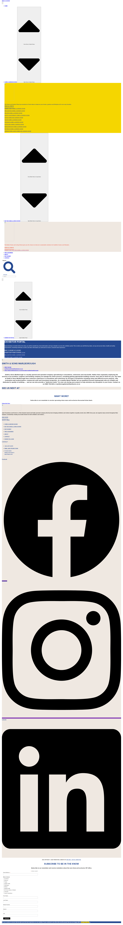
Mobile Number (6, 904)
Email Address (6, 872)
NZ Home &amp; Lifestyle (10, 889)
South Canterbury (8, 893)
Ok (82, 922)
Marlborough (7, 888)
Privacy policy (86, 922)
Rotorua (6, 880)
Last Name (5, 900)
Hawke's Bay (7, 883)
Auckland (6, 878)
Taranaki (6, 891)
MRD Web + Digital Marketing (73, 859)
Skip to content (6, 0)
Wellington (6, 885)
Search (4, 260)
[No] (89, 922)
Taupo (5, 881)
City (4, 913)
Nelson (6, 886)
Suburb (4, 909)
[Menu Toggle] (2, 3)
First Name (5, 895)
